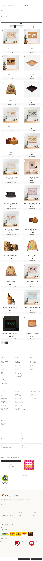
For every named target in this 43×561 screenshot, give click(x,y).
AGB (3, 511)
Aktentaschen (18, 359)
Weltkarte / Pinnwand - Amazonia (32, 125)
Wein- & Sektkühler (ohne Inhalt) (11, 307)
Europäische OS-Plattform (7, 515)
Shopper (3, 362)
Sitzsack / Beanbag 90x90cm (11, 151)
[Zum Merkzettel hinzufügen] (3, 31)
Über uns (21, 511)
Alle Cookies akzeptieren (36, 558)
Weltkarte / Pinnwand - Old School (11, 46)
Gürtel (2, 375)
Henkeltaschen (4, 359)
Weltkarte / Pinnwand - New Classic (32, 307)
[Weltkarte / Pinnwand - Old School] (11, 36)
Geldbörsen (3, 373)
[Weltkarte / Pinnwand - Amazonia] (32, 115)
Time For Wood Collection (20, 409)
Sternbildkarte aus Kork (32, 177)
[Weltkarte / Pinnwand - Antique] (32, 271)
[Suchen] (23, 5)
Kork (20, 515)
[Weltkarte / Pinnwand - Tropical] (11, 115)
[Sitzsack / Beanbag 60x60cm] (32, 219)
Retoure (34, 515)
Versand (34, 513)
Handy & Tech (4, 379)
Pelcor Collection (19, 398)
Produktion (32, 394)
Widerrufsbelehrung (6, 513)
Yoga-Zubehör (4, 383)
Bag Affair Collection (19, 401)
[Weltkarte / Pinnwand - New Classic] (32, 297)
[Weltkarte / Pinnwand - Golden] (32, 141)
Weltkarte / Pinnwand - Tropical (10, 125)
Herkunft (31, 397)
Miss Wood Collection (19, 405)
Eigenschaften (33, 398)
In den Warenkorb (10, 104)
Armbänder (3, 369)
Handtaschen (4, 394)
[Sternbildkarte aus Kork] (32, 167)
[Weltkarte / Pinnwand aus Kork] (32, 36)
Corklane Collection (19, 399)
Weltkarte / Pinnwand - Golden (32, 151)
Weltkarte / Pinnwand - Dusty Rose (32, 203)
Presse (20, 512)
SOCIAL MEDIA (4, 538)
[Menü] (28, 5)
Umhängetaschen (4, 361)
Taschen (31, 365)
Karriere (20, 513)
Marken (20, 516)
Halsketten (3, 368)
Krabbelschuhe (33, 366)
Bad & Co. (3, 420)
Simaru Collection (19, 402)
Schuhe (2, 384)
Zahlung (34, 512)
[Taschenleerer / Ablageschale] (32, 62)
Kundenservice (36, 511)
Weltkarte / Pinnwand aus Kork (32, 46)
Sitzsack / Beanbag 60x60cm (32, 229)
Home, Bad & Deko (5, 380)
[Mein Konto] (27, 5)
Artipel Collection (19, 397)
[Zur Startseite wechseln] (7, 5)
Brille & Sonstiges (4, 382)
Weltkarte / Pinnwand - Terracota (11, 229)
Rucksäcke (3, 365)
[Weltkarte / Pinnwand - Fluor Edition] (11, 323)
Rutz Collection (18, 408)
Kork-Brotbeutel (11, 99)
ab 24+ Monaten (33, 362)
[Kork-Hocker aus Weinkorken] (11, 245)
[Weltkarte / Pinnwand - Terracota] (11, 219)
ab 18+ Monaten (33, 361)
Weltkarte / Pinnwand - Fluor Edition (10, 333)
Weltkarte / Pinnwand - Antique (32, 281)
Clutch (2, 395)
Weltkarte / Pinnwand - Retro (11, 177)
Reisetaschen (4, 366)
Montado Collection (19, 395)
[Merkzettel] (25, 5)
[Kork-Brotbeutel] (11, 89)
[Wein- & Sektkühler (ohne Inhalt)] (11, 297)
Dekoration (3, 423)
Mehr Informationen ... (6, 559)
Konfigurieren (27, 558)
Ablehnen (20, 558)
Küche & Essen (4, 421)
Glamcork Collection (19, 406)
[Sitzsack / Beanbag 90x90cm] (11, 141)
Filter (22, 23)
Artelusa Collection (19, 394)
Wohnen (2, 424)
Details (11, 52)
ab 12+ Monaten (33, 359)
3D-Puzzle (32, 368)
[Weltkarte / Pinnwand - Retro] (11, 167)
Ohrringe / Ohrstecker (5, 370)
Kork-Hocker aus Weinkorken (11, 255)
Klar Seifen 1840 (18, 404)
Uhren (2, 376)
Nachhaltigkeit (33, 395)
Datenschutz (4, 512)
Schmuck (17, 369)
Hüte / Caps (3, 377)
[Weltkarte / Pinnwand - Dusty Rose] (32, 193)
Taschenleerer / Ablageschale (32, 73)
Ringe (2, 372)
